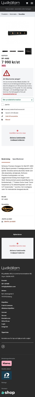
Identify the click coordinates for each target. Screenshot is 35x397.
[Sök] (3, 8)
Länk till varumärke (11, 116)
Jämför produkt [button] (10, 221)
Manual (7, 119)
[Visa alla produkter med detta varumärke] (17, 209)
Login (3, 324)
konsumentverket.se (10, 94)
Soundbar (22, 14)
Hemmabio (13, 14)
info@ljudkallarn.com (9, 286)
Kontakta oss (6, 318)
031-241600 (5, 284)
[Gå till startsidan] (11, 3)
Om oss (4, 315)
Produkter (5, 14)
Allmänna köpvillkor (8, 308)
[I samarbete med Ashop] (8, 393)
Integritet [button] (5, 327)
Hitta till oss (6, 321)
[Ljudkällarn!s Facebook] (3, 346)
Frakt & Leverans (7, 305)
